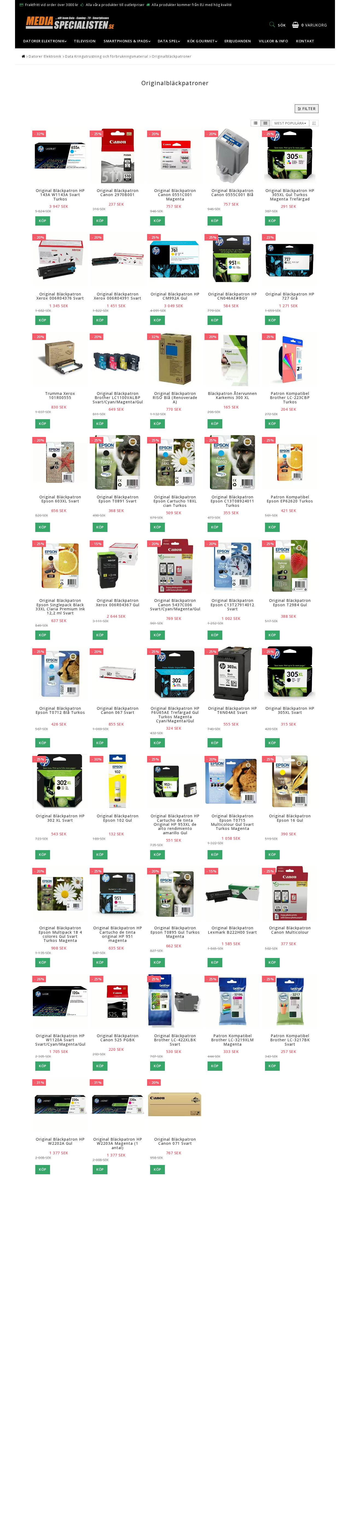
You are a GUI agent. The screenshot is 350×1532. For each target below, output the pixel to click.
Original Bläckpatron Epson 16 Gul (290, 818)
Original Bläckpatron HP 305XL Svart (290, 710)
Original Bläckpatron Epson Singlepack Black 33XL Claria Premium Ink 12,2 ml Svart (60, 607)
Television (84, 41)
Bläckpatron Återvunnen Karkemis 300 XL (232, 395)
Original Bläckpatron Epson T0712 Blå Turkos (60, 710)
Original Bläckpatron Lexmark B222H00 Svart (232, 929)
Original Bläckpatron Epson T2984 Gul (290, 602)
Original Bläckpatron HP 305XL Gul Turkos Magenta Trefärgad (290, 195)
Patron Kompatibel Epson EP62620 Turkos (290, 499)
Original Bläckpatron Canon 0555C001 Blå (232, 192)
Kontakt (305, 41)
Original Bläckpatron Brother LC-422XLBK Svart (175, 1040)
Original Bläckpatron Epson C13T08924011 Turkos (232, 501)
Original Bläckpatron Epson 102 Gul (118, 818)
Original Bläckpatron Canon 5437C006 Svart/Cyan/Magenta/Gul (175, 604)
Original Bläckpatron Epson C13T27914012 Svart (232, 604)
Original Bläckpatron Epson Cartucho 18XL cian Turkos (175, 501)
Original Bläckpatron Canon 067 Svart (118, 710)
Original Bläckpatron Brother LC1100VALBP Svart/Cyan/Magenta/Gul (118, 397)
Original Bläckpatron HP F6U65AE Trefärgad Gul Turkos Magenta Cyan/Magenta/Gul (175, 714)
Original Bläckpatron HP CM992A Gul (175, 296)
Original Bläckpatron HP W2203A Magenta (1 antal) (117, 1143)
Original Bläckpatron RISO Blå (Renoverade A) (175, 397)
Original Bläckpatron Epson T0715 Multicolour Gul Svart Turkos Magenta (232, 822)
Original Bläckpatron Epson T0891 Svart (118, 499)
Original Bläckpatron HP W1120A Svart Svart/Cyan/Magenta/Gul (60, 1040)
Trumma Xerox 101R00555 (60, 395)
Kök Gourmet (201, 41)
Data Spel (168, 41)
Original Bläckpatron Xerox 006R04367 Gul (117, 602)
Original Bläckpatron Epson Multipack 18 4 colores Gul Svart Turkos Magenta (60, 934)
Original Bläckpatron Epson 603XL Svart (60, 499)
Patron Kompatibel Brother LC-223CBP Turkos (290, 397)
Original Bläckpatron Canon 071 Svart (175, 1141)
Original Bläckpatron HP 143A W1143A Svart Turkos (60, 195)
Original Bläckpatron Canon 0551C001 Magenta (175, 195)
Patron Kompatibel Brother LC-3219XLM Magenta (232, 1040)
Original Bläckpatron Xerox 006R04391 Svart (117, 296)
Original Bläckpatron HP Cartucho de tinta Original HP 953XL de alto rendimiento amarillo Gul (175, 824)
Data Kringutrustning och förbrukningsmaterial (106, 56)
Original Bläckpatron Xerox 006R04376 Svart (60, 296)
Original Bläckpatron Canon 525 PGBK (118, 1037)
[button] (309, 25)
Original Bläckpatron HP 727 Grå (290, 296)
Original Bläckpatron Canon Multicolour (290, 929)
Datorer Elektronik (43, 41)
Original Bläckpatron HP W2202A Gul (60, 1141)
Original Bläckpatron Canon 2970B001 (118, 192)
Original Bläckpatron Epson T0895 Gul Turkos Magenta (175, 932)
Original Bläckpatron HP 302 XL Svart (60, 818)
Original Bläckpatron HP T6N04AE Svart (232, 710)
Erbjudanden (237, 41)
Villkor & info (273, 41)
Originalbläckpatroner (171, 56)
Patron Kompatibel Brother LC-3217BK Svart (290, 1040)
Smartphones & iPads (126, 41)
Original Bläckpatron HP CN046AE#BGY (232, 296)
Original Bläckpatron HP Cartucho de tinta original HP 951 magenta (117, 934)
